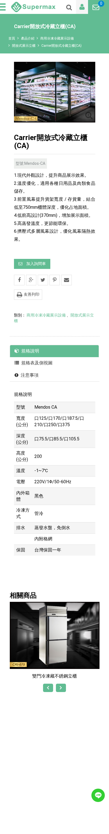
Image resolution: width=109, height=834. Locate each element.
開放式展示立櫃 (23, 46)
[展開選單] (3, 7)
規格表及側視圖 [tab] (37, 363)
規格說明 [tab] (30, 351)
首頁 (11, 38)
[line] (98, 795)
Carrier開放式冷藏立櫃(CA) (61, 46)
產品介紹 (27, 38)
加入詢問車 (36, 263)
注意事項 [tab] (30, 375)
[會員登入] (82, 7)
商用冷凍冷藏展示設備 (57, 38)
